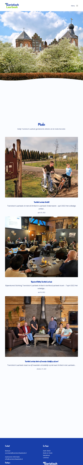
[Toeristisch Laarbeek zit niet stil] (41, 167)
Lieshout (46, 458)
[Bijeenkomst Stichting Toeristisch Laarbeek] (41, 247)
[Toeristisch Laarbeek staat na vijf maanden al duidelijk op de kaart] (41, 326)
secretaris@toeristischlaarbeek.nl (16, 453)
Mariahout (46, 455)
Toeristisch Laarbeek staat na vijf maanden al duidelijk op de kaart (41, 361)
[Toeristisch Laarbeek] (12, 5)
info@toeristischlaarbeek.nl (14, 459)
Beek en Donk (47, 453)
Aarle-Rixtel (46, 451)
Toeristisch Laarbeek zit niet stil (41, 202)
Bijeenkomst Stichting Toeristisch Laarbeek (41, 282)
